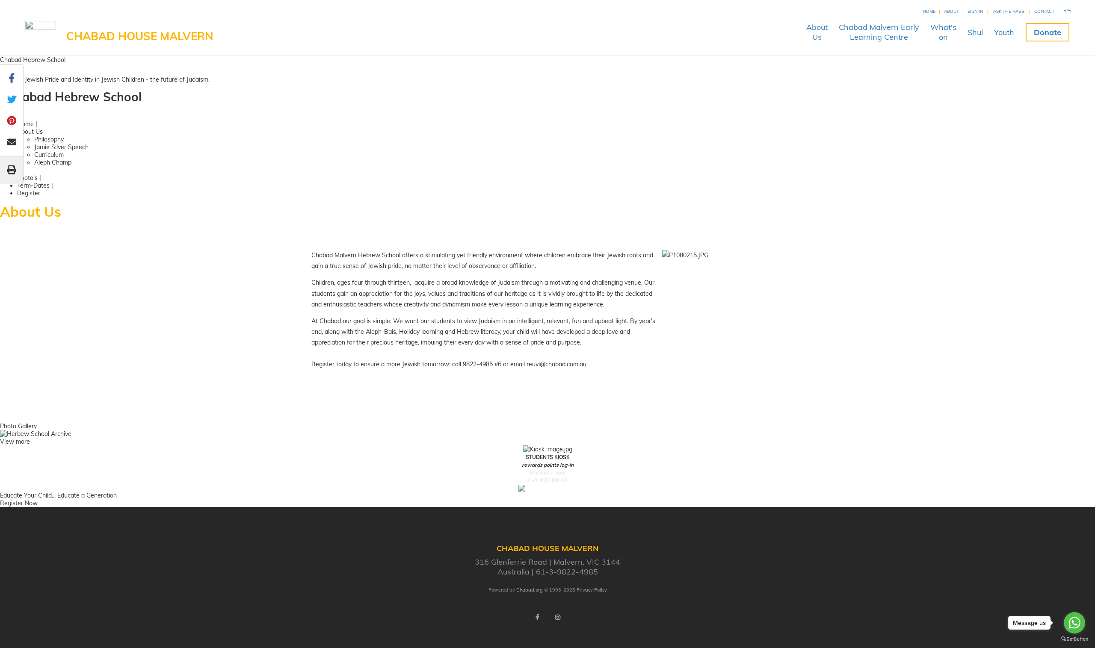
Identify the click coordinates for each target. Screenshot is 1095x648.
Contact (1044, 11)
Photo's (27, 178)
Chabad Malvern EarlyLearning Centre (879, 32)
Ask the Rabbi (1009, 11)
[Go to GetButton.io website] (1074, 639)
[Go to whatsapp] (1074, 622)
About (951, 11)
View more (15, 441)
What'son (943, 32)
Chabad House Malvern (139, 36)
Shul (975, 32)
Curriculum (49, 155)
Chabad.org (529, 590)
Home (929, 11)
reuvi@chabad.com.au (556, 364)
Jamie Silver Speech (61, 147)
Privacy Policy (592, 590)
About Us (30, 131)
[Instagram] (558, 617)
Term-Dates (33, 185)
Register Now (19, 503)
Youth (1004, 32)
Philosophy (49, 139)
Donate (1047, 32)
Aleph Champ (52, 162)
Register (28, 193)
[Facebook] (537, 617)
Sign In (975, 11)
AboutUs (817, 32)
